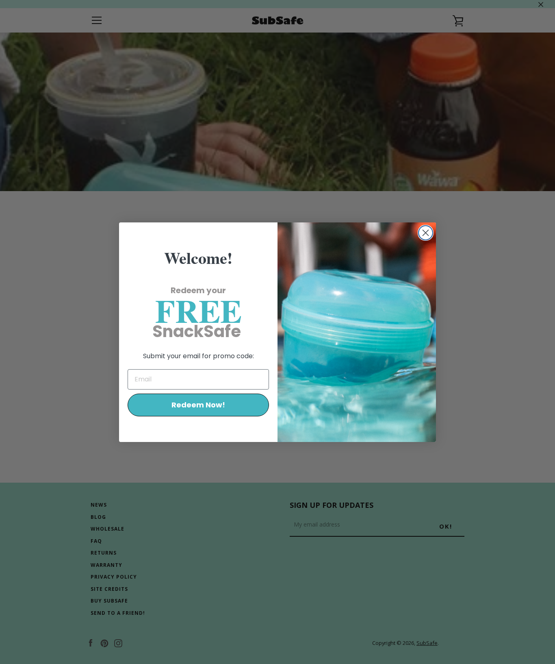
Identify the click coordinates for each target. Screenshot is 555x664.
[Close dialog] (425, 233)
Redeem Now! (198, 405)
